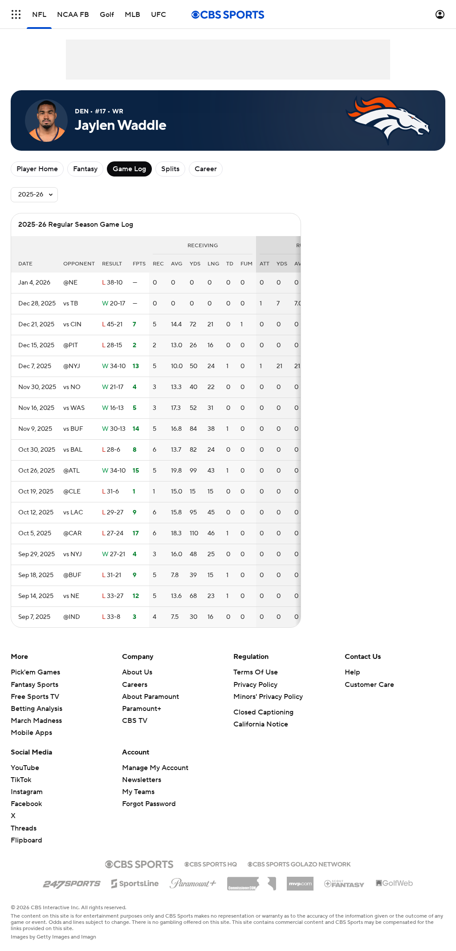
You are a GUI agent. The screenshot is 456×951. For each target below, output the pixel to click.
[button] (16, 14)
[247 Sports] (72, 882)
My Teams (138, 791)
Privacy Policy (255, 684)
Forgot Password (149, 803)
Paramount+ (141, 708)
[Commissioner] (251, 880)
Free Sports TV (35, 696)
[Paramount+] (193, 881)
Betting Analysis (36, 708)
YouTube (25, 767)
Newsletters (141, 779)
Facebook (26, 803)
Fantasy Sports (34, 684)
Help (352, 672)
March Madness (36, 720)
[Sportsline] (135, 882)
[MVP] (300, 880)
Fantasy (85, 169)
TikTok (21, 779)
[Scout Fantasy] (344, 883)
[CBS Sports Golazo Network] (299, 863)
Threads (24, 828)
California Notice (260, 724)
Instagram (27, 791)
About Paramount (150, 696)
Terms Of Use (255, 672)
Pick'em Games (35, 672)
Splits (170, 169)
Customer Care (369, 684)
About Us (137, 672)
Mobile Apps (31, 732)
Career (206, 169)
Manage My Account (155, 767)
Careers (134, 684)
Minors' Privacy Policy (268, 696)
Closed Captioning (263, 712)
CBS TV (134, 720)
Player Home (37, 169)
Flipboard (26, 840)
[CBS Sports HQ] (210, 863)
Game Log (129, 169)
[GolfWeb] (394, 883)
